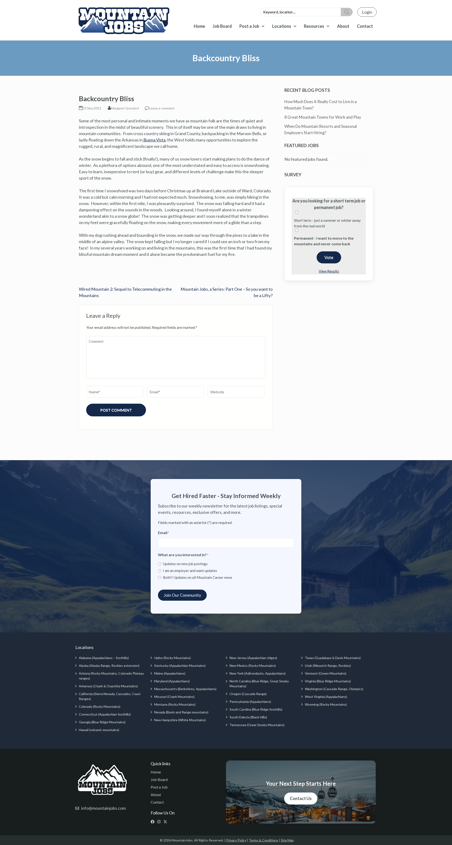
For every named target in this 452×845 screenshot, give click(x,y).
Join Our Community (182, 595)
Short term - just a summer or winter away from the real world (327, 223)
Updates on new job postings (185, 564)
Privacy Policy (236, 840)
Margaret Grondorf (125, 108)
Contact (365, 26)
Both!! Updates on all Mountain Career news (197, 577)
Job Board (222, 26)
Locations (281, 26)
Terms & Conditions (263, 840)
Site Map (287, 840)
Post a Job (249, 26)
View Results (329, 271)
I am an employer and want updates (190, 570)
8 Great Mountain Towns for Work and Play (322, 117)
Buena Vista (154, 139)
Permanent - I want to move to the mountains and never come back (324, 241)
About (343, 26)
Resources (314, 26)
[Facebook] (154, 822)
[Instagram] (160, 822)
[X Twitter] (166, 822)
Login (367, 12)
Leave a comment (162, 108)
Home (199, 26)
